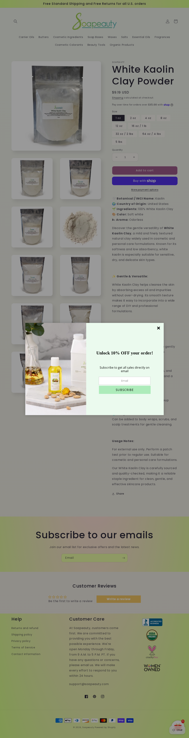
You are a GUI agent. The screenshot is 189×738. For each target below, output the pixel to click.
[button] (125, 390)
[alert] (94, 369)
